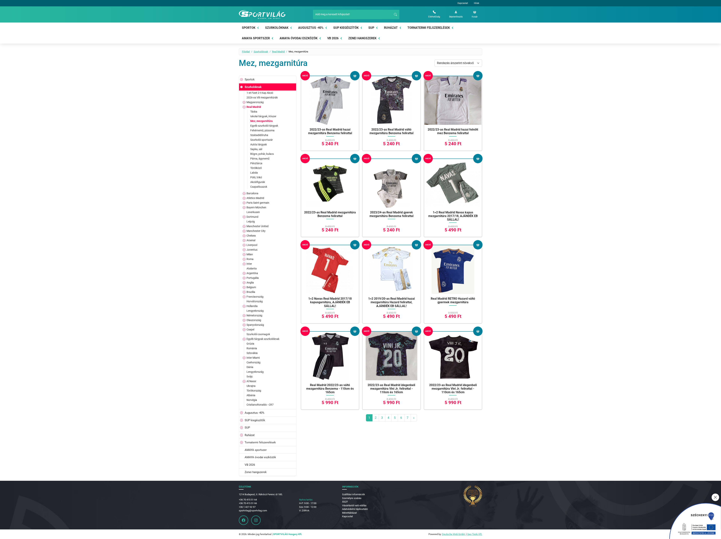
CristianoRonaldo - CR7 (260, 404)
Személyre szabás (351, 498)
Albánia (251, 395)
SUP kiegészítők (346, 27)
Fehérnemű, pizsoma (262, 130)
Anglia (250, 282)
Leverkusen (253, 212)
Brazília (251, 291)
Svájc (250, 376)
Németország (254, 315)
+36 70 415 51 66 (248, 503)
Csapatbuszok (258, 186)
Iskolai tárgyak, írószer (263, 116)
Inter (249, 263)
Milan (250, 254)
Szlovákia (252, 353)
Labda (254, 172)
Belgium (251, 287)
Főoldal (246, 51)
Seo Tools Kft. (474, 534)
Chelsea (251, 235)
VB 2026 (333, 38)
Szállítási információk (353, 494)
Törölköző (256, 167)
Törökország (254, 390)
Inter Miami (253, 357)
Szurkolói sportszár (261, 139)
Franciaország (255, 296)
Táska (253, 111)
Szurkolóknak (276, 27)
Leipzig (251, 221)
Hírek (476, 3)
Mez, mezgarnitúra (261, 120)
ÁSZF (345, 501)
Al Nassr (251, 381)
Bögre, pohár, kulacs (262, 153)
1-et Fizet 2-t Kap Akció (260, 92)
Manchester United (257, 226)
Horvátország (255, 301)
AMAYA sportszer (256, 38)
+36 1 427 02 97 (247, 507)
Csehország (253, 362)
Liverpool (252, 244)
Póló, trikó (256, 177)
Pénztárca (256, 163)
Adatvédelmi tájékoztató (355, 509)
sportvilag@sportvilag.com (253, 510)
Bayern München (256, 207)
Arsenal (251, 240)
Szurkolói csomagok (258, 334)
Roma (250, 259)
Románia (252, 348)
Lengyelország (255, 310)
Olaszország (254, 320)
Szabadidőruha (259, 135)
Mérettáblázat (349, 512)
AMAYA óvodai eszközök (299, 38)
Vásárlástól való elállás (354, 505)
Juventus (252, 249)
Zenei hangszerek (362, 38)
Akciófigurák (257, 182)
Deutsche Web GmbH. (454, 534)
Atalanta (252, 268)
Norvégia (252, 399)
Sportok (248, 27)
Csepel (250, 329)
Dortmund (252, 216)
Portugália (253, 277)
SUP (371, 27)
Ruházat (391, 27)
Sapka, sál (256, 149)
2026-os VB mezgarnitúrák (262, 97)
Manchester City (256, 230)
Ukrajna (251, 385)
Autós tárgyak (258, 144)
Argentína (252, 273)
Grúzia (250, 343)
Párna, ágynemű (259, 158)
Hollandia (252, 306)
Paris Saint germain (258, 202)
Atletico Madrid (255, 198)
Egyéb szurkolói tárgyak (264, 125)
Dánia (250, 367)
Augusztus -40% (311, 27)
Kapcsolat (463, 3)
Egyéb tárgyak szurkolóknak (263, 338)
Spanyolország (255, 324)
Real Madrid (278, 51)
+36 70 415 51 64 (248, 499)
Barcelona (252, 193)
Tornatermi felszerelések (428, 27)
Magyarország (255, 102)
